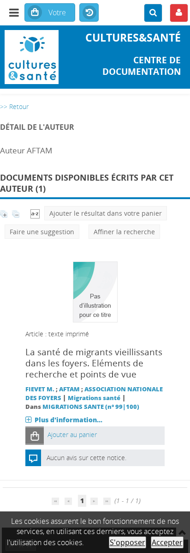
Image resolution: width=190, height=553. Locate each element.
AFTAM (69, 389)
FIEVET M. (39, 389)
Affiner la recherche (124, 231)
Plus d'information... (68, 419)
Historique (89, 13)
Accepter (167, 542)
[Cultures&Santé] (32, 57)
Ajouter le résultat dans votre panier (105, 213)
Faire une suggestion (42, 231)
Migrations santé (94, 398)
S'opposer (127, 542)
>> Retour (14, 106)
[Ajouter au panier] (34, 435)
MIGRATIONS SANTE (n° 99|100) (90, 407)
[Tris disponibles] (35, 213)
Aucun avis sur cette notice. (86, 457)
